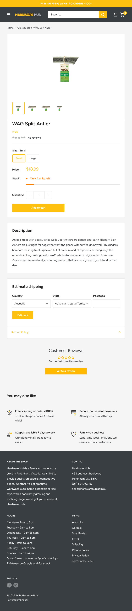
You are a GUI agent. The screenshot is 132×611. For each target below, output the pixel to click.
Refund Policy (19, 332)
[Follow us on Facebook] (9, 585)
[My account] (115, 14)
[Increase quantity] (48, 195)
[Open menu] (8, 14)
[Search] (103, 14)
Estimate (22, 315)
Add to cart (38, 207)
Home (10, 27)
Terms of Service (82, 561)
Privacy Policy (80, 555)
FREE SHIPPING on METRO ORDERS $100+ (66, 3)
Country (17, 295)
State (56, 295)
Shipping (77, 544)
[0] (122, 15)
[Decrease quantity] (30, 195)
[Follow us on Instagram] (15, 585)
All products (23, 27)
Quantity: (18, 195)
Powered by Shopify (17, 599)
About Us (77, 522)
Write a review (66, 371)
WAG (15, 132)
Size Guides (79, 533)
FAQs (75, 538)
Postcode (99, 295)
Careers (76, 527)
